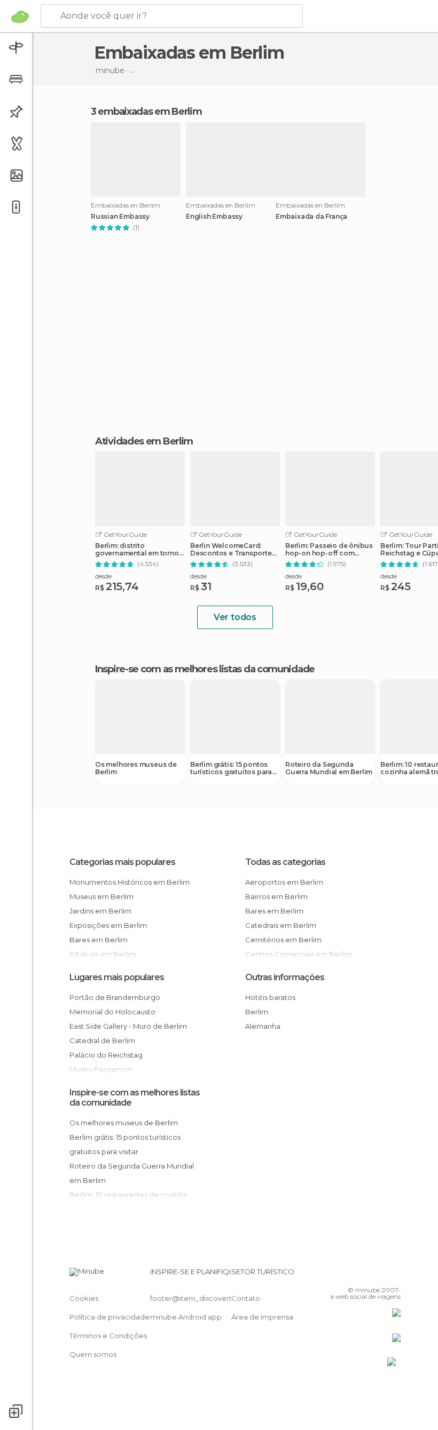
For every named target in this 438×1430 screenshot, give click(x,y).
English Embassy (214, 216)
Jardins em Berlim (100, 911)
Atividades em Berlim (144, 441)
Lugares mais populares (116, 977)
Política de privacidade (109, 1317)
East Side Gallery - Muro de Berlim (128, 1026)
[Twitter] (366, 1275)
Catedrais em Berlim (280, 925)
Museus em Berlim (101, 896)
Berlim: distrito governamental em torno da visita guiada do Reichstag (137, 549)
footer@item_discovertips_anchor (210, 1298)
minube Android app (186, 1317)
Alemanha (262, 1026)
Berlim (256, 1011)
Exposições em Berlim (108, 925)
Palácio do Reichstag (106, 1055)
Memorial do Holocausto (112, 1011)
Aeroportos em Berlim (284, 882)
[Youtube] (394, 1275)
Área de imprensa (262, 1317)
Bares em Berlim (98, 939)
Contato (245, 1298)
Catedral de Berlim (102, 1040)
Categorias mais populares (122, 862)
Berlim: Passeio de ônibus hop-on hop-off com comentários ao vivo (329, 549)
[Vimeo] (380, 1275)
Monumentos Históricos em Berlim (129, 882)
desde (103, 576)
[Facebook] (352, 1275)
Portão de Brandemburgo (114, 997)
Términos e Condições (108, 1335)
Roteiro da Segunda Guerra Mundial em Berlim (328, 768)
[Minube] (20, 16)
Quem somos (92, 1354)
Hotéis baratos (270, 997)
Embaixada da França (311, 216)
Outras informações (284, 977)
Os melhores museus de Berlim (136, 768)
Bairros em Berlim (276, 896)
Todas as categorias (285, 862)
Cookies (83, 1298)
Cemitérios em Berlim (283, 939)
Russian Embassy (120, 216)
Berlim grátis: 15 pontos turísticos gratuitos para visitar (231, 768)
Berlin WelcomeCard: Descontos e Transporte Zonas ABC (231, 549)
